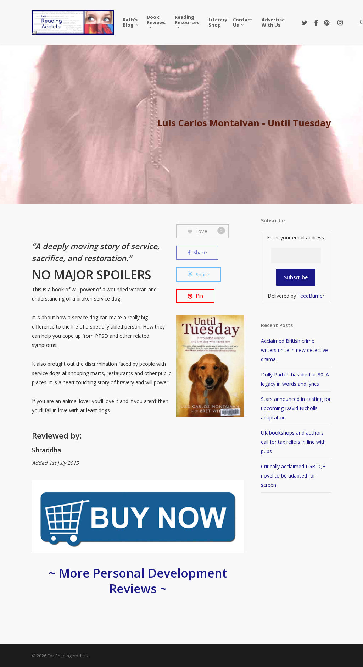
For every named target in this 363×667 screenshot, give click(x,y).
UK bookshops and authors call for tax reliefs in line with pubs (293, 441)
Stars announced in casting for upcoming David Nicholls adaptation (296, 408)
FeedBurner (310, 295)
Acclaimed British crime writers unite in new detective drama (294, 350)
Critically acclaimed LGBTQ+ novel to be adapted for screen (293, 475)
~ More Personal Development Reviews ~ (138, 581)
